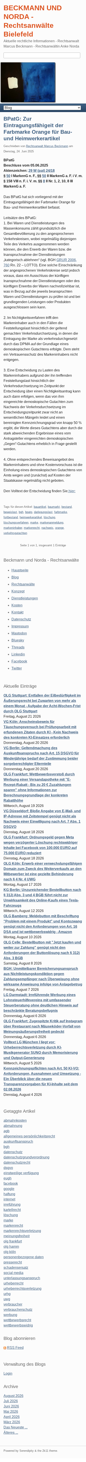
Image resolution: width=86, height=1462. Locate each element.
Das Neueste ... (16, 1427)
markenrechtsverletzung (22, 1231)
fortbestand (11, 517)
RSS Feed (15, 1348)
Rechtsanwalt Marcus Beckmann (47, 146)
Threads (17, 647)
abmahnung (13, 1126)
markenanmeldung (51, 522)
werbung (10, 1315)
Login (8, 1373)
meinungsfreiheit (17, 1236)
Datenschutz (21, 619)
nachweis (47, 527)
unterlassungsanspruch (22, 1278)
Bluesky (17, 640)
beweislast (10, 512)
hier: (71, 491)
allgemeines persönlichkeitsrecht (29, 1136)
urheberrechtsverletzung (22, 1288)
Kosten (16, 605)
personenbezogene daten (24, 1257)
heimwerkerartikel (31, 517)
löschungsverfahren (16, 522)
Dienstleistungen (24, 598)
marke (34, 522)
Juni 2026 (11, 1406)
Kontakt (17, 612)
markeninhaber (13, 527)
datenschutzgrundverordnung (26, 1157)
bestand (67, 506)
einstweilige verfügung (21, 1173)
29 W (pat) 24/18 (41, 170)
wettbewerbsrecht (17, 1320)
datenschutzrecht (17, 1162)
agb (6, 1131)
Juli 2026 (11, 1401)
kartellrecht (12, 1210)
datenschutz (13, 1152)
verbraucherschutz (18, 1309)
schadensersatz (16, 1267)
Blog (15, 577)
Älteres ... (11, 1432)
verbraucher (13, 1304)
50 (8, 176)
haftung (9, 1194)
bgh (21, 512)
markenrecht (32, 527)
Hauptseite (19, 570)
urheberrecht (13, 1283)
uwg (7, 1299)
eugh (7, 1178)
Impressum (20, 626)
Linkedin (18, 654)
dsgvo (8, 1168)
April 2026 (12, 1417)
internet (9, 1199)
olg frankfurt (13, 1241)
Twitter (16, 668)
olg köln (10, 1252)
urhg (7, 1294)
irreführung (12, 1204)
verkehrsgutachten (15, 533)
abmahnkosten (15, 1120)
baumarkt (54, 506)
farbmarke (60, 512)
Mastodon (19, 633)
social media (13, 1273)
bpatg (28, 512)
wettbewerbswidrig (18, 1325)
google (9, 1189)
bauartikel (40, 506)
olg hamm (11, 1246)
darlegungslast (43, 512)
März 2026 (12, 1422)
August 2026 (13, 1396)
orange (59, 527)
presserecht (13, 1262)
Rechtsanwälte (23, 584)
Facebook (19, 661)
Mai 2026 (11, 1411)
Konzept (17, 591)
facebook (11, 1183)
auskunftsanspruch (18, 1141)
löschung (49, 517)
